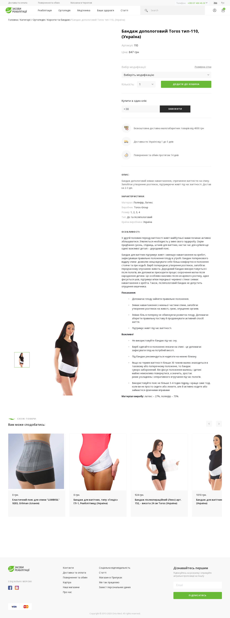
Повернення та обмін (49, 2)
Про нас (67, 592)
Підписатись (197, 595)
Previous (5, 475)
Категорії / (26, 19)
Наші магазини (71, 587)
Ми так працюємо (109, 582)
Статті (124, 10)
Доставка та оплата (17, 2)
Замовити (175, 108)
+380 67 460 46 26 (196, 3)
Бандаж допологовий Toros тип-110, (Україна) (98, 19)
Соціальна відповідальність (114, 567)
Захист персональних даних (115, 587)
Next (224, 475)
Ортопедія (64, 10)
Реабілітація (45, 10)
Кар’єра (67, 582)
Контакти (68, 567)
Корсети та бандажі (58, 19)
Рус (222, 2)
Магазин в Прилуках (110, 577)
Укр (215, 2)
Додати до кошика (186, 84)
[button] (192, 2)
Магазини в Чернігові (81, 2)
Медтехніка (83, 10)
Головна (13, 19)
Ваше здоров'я (105, 10)
